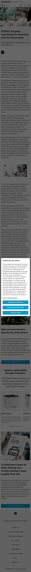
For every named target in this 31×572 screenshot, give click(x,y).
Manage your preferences (15, 302)
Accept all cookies (15, 312)
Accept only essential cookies (15, 307)
